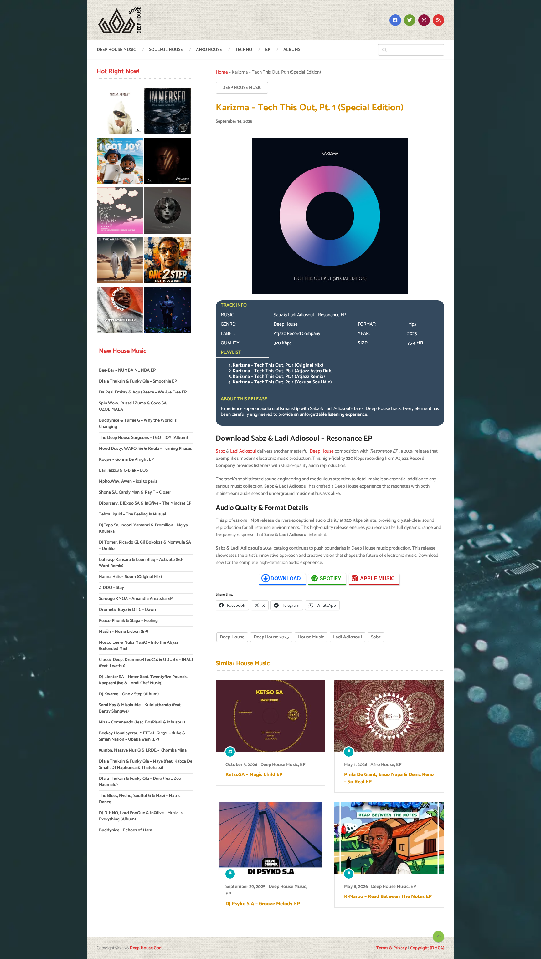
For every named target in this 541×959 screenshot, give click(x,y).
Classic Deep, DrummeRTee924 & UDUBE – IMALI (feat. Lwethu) (146, 663)
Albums (291, 49)
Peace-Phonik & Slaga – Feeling (128, 620)
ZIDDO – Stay (111, 587)
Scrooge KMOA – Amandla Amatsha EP (136, 598)
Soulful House (166, 49)
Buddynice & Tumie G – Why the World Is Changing (138, 423)
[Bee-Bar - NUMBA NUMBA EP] (120, 112)
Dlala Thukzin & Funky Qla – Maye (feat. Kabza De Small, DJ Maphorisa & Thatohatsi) (145, 764)
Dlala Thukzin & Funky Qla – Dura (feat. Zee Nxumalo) (140, 782)
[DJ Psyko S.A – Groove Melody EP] (270, 838)
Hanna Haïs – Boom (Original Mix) (130, 577)
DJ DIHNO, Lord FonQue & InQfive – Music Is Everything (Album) (141, 816)
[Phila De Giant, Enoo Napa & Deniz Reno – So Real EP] (389, 716)
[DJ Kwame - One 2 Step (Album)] (167, 261)
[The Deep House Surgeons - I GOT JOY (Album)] (120, 162)
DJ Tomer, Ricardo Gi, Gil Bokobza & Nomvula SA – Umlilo (145, 545)
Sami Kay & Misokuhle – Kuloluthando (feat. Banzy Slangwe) (140, 708)
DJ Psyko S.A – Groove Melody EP (262, 904)
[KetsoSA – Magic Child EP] (270, 716)
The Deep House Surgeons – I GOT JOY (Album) (143, 437)
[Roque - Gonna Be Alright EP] (120, 211)
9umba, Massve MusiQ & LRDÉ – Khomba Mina (143, 750)
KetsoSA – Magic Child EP (253, 774)
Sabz (220, 451)
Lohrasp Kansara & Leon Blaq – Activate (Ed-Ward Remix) (141, 563)
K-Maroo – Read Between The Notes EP (388, 896)
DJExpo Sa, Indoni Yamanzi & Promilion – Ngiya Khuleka (143, 528)
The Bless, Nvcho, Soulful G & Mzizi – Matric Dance (140, 799)
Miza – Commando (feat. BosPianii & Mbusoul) (142, 722)
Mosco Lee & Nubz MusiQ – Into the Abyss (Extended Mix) (138, 645)
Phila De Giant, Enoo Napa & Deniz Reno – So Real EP (389, 778)
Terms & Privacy (391, 948)
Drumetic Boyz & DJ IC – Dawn (127, 609)
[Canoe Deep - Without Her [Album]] (120, 311)
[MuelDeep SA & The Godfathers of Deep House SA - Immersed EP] (167, 112)
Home (222, 72)
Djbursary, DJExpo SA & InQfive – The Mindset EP (145, 503)
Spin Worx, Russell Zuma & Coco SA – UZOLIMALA (134, 406)
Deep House (322, 451)
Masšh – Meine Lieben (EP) (123, 631)
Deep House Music (116, 49)
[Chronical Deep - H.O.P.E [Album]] (167, 311)
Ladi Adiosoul (243, 451)
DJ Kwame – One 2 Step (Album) (129, 694)
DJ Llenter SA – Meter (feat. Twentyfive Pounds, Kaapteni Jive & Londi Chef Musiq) (143, 680)
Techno (243, 49)
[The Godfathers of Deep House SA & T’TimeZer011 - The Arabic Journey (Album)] (120, 261)
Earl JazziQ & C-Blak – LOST (124, 470)
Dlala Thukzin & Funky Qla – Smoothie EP (138, 381)
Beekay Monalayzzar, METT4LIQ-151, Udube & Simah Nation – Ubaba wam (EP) (142, 736)
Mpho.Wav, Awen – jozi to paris (128, 481)
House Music (311, 637)
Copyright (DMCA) (427, 948)
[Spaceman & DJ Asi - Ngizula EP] (167, 211)
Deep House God (146, 948)
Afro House (209, 49)
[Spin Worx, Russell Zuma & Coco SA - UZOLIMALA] (167, 162)
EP (267, 49)
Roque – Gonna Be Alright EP (126, 459)
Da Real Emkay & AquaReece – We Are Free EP (143, 392)
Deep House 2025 (271, 637)
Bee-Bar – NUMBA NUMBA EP (127, 370)
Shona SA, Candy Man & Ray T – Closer (135, 492)
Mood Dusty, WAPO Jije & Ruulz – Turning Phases (145, 448)
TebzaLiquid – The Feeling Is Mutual (132, 514)
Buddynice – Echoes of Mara (125, 830)
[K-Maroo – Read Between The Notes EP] (389, 838)
